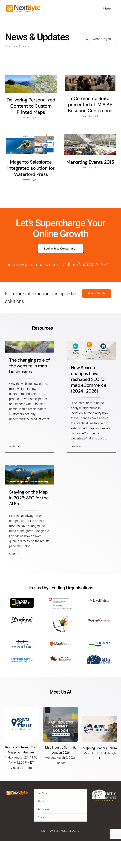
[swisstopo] (60, 599)
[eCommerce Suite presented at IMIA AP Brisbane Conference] (90, 83)
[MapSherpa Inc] (60, 640)
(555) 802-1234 (93, 264)
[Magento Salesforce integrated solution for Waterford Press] (31, 144)
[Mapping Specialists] (99, 617)
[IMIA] (99, 657)
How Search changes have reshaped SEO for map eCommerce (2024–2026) (88, 379)
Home (8, 46)
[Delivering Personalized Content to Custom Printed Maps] (31, 84)
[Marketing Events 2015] (90, 144)
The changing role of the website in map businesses (29, 366)
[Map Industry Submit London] (60, 708)
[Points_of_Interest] (21, 708)
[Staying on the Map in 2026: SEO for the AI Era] (29, 474)
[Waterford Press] (22, 640)
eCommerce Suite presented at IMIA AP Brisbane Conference (90, 104)
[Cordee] (99, 640)
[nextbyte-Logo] (23, 4)
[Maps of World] (60, 617)
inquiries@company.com (33, 264)
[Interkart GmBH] (22, 657)
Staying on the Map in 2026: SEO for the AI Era (29, 498)
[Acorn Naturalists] (60, 657)
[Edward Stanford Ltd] (22, 617)
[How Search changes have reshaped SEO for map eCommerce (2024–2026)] (91, 350)
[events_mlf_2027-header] (99, 718)
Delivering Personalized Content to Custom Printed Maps (31, 106)
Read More (14, 446)
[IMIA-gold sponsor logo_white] (104, 791)
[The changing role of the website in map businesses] (29, 347)
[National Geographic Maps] (22, 599)
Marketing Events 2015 (90, 162)
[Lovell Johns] (99, 599)
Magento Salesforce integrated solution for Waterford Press (31, 168)
